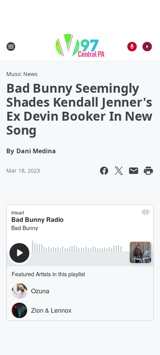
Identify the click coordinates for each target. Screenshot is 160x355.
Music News (22, 74)
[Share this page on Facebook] (104, 170)
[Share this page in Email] (133, 170)
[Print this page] (148, 170)
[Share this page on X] (118, 170)
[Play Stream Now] (147, 46)
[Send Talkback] (132, 46)
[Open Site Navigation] (11, 46)
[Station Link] (80, 46)
